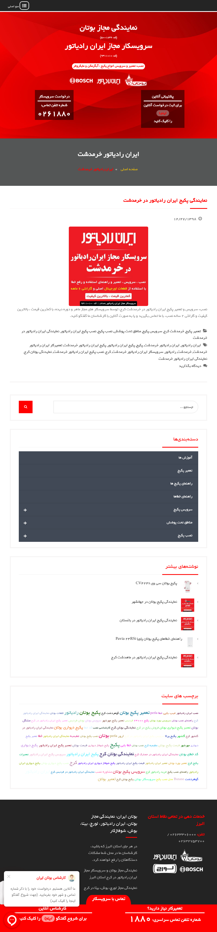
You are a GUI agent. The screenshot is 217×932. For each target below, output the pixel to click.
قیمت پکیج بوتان (169, 745)
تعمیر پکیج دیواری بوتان (175, 727)
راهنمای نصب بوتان (182, 720)
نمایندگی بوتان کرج (117, 754)
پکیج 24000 (141, 720)
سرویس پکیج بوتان (129, 771)
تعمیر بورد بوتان (177, 763)
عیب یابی (169, 713)
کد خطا (88, 727)
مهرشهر (185, 745)
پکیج (139, 345)
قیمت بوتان (79, 745)
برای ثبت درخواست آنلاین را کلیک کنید (163, 113)
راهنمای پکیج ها (181, 483)
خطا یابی (125, 745)
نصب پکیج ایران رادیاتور (78, 331)
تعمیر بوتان (107, 779)
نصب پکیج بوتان (89, 736)
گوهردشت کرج (110, 712)
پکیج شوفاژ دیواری (98, 745)
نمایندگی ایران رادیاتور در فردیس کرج (72, 771)
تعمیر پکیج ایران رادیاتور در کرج (49, 720)
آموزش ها (185, 457)
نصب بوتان (138, 745)
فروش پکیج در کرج (148, 727)
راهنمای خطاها (183, 496)
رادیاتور (170, 352)
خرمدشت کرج (174, 331)
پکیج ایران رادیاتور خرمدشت (85, 345)
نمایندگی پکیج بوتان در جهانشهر (154, 602)
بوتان (104, 735)
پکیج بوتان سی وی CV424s (156, 583)
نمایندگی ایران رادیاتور (56, 736)
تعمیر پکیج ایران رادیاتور (55, 745)
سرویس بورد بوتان (160, 720)
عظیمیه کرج (150, 745)
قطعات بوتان (57, 713)
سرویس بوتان (93, 720)
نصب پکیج (105, 331)
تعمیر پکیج (193, 331)
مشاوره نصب (103, 772)
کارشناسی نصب (101, 727)
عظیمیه (74, 736)
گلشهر (181, 736)
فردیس (129, 720)
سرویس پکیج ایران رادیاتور (47, 754)
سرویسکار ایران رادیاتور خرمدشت (137, 352)
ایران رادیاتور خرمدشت (161, 345)
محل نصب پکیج (164, 779)
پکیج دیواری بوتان (68, 727)
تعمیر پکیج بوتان (135, 713)
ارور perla (117, 736)
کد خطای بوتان (188, 754)
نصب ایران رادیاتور (187, 713)
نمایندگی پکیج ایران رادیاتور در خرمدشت (165, 200)
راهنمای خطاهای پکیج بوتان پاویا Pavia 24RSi (149, 639)
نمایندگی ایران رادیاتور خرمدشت (183, 359)
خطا (40, 736)
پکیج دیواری (29, 745)
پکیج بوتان (90, 712)
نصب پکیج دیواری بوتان (55, 763)
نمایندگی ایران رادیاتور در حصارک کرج (156, 754)
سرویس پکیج (152, 331)
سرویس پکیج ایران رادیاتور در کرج (144, 736)
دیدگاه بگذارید (190, 366)
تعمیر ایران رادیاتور (156, 763)
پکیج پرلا (170, 736)
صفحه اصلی (129, 169)
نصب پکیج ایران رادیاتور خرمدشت (78, 352)
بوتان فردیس (76, 720)
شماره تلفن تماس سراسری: (165, 919)
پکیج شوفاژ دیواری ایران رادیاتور (96, 763)
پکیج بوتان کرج (125, 779)
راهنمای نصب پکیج (178, 771)
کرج (108, 352)
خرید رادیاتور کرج (156, 771)
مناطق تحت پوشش (127, 331)
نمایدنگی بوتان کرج (38, 352)
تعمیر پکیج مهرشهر (113, 720)
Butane (179, 779)
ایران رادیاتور (191, 345)
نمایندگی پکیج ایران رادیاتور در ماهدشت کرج (144, 657)
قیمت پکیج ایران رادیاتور (130, 763)
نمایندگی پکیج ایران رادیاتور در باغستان (148, 620)
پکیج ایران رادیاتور (121, 345)
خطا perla (156, 713)
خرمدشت (184, 352)
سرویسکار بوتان (144, 779)
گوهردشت (191, 779)
